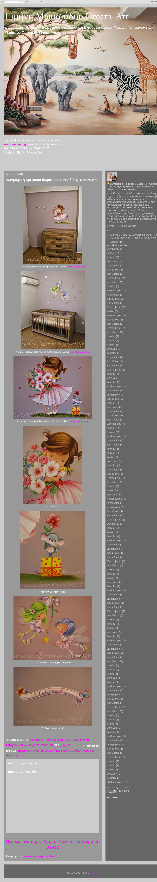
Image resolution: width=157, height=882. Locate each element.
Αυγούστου (113, 248)
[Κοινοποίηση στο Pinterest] (98, 746)
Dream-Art (116, 242)
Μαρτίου (111, 353)
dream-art (12, 755)
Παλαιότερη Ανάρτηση (79, 841)
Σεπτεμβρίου (114, 278)
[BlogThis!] (91, 746)
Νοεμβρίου (113, 269)
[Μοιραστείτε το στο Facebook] (95, 746)
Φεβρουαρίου (114, 290)
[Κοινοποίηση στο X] (93, 746)
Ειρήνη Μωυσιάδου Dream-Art (67, 16)
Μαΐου (110, 311)
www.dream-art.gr (15, 144)
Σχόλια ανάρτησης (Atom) (40, 856)
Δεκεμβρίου (113, 394)
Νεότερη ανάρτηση (23, 841)
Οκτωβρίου (113, 273)
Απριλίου (112, 261)
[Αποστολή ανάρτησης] (82, 745)
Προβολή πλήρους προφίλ (121, 225)
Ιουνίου (111, 257)
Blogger (95, 873)
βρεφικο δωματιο (28, 750)
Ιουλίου (111, 253)
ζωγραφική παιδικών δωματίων (61, 750)
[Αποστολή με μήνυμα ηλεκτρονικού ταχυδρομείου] (88, 746)
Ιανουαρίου (113, 265)
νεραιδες (89, 750)
